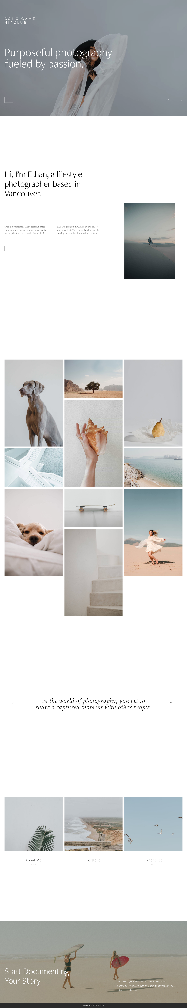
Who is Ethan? (33, 864)
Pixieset (97, 1005)
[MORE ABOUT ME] (9, 248)
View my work (93, 864)
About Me (33, 860)
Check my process (153, 864)
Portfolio (93, 860)
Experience (153, 860)
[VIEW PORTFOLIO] (9, 100)
